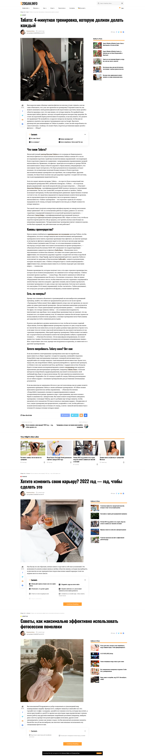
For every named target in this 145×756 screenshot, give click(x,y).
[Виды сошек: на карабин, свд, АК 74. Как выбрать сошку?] (95, 679)
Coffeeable (62, 259)
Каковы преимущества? (67, 139)
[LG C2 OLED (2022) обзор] (95, 656)
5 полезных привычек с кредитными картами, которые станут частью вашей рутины (112, 507)
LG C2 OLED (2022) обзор (106, 653)
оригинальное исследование (59, 234)
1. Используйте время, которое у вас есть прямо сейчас (42, 585)
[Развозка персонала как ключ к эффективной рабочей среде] (95, 540)
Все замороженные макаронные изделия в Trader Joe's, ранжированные (113, 670)
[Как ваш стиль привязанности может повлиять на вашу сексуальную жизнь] (97, 77)
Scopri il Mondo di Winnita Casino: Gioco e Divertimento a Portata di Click (113, 44)
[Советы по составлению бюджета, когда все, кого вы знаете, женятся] (97, 61)
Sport (24, 15)
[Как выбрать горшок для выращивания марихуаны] (95, 516)
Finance (24, 476)
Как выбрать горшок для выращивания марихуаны (113, 514)
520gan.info (28, 3)
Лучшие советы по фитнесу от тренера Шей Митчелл (112, 458)
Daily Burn (59, 250)
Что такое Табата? (35, 138)
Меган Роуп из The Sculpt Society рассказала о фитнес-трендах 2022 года (59, 458)
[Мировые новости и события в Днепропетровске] (95, 532)
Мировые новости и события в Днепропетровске (113, 530)
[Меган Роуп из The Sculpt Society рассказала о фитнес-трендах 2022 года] (59, 448)
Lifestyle (25, 616)
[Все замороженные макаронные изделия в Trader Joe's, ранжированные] (95, 671)
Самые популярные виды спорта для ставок (112, 661)
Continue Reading (72, 604)
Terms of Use (75, 753)
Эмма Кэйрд (39, 215)
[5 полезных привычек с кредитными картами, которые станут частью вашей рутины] (95, 508)
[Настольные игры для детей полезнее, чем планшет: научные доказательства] (97, 69)
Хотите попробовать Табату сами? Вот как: (72, 142)
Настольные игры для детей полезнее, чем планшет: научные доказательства (113, 68)
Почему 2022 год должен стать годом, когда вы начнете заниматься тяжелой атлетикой (84, 459)
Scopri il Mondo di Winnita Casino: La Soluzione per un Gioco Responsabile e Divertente (113, 53)
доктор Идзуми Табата (49, 154)
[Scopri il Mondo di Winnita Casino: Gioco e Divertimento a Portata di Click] (97, 45)
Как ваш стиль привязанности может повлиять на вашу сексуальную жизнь (113, 76)
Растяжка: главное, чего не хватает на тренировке (30, 458)
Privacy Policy (66, 753)
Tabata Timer (72, 369)
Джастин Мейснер (34, 188)
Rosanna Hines (30, 31)
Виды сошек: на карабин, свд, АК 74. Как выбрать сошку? (113, 678)
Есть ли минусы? (35, 142)
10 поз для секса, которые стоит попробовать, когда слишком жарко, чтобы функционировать (112, 646)
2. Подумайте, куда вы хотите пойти (70, 584)
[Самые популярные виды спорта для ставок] (95, 663)
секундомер (69, 367)
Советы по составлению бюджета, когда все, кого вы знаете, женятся (113, 60)
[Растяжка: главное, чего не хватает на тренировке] (32, 448)
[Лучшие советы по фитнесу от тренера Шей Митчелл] (112, 448)
